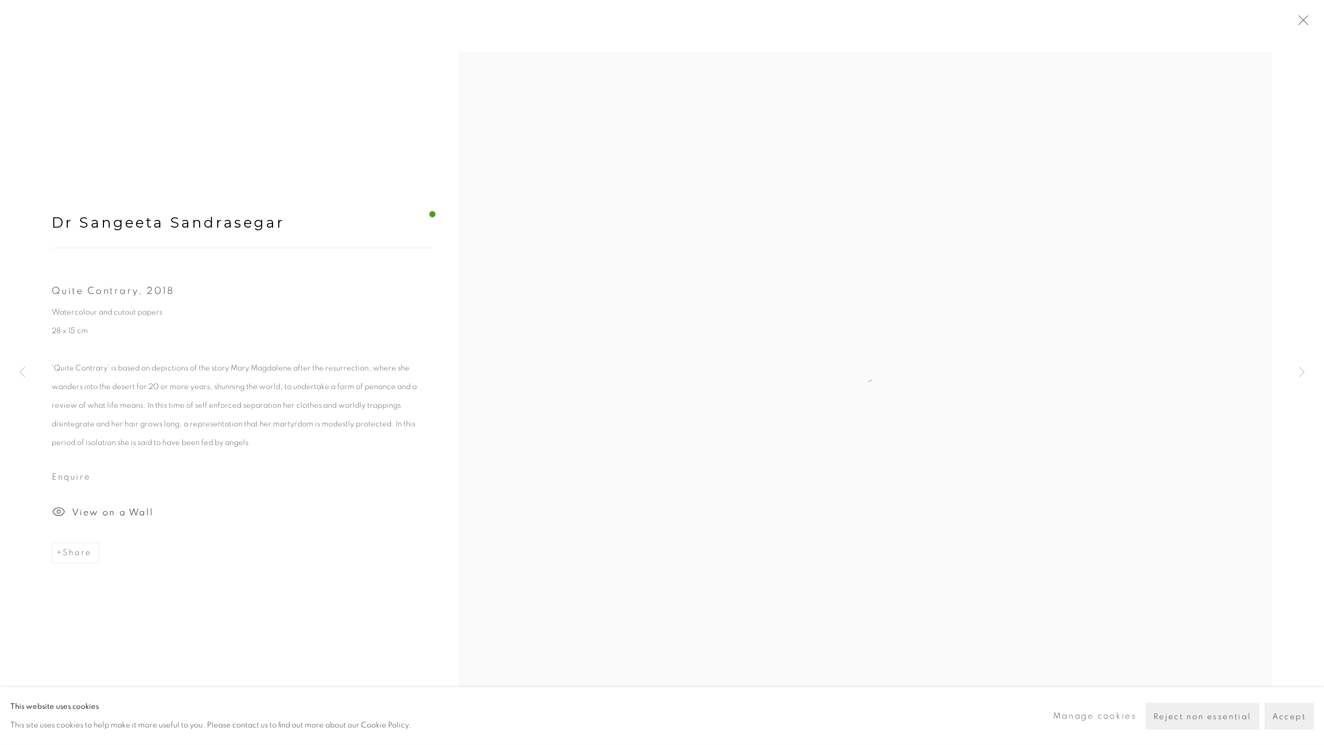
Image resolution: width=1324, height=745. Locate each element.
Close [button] (1300, 23)
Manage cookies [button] (1095, 715)
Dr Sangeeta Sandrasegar (168, 222)
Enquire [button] (71, 476)
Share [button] (77, 552)
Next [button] (1302, 372)
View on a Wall (113, 512)
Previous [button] (22, 372)
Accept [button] (1289, 716)
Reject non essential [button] (1202, 716)
